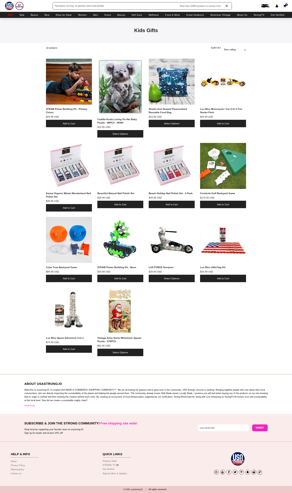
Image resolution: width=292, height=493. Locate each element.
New (47, 15)
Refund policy (17, 469)
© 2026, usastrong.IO (133, 489)
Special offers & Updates (115, 473)
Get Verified (277, 15)
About (14, 461)
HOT (10, 15)
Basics (34, 15)
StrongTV (259, 15)
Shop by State (110, 461)
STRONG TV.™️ (111, 465)
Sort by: (216, 48)
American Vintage (220, 15)
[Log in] (277, 6)
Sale (22, 15)
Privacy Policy (18, 465)
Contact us (16, 473)
